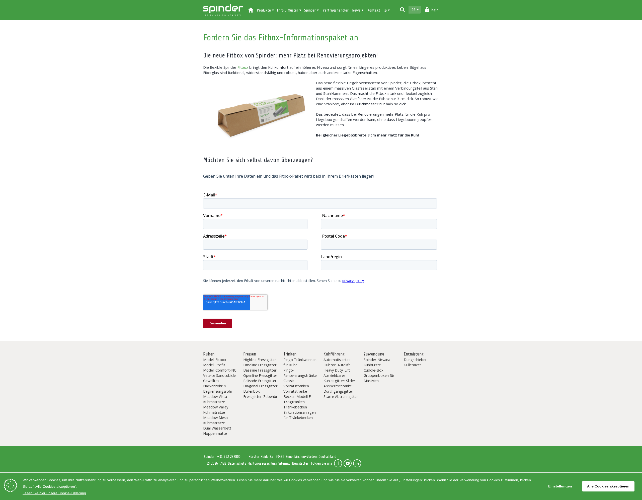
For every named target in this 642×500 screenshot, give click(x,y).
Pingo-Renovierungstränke (300, 373)
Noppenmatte (215, 433)
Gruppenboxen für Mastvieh (379, 378)
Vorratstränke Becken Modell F (297, 394)
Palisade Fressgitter (260, 380)
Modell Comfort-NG (219, 370)
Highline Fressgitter (259, 359)
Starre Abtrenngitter (341, 396)
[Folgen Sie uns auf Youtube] (348, 463)
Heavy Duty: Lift (337, 370)
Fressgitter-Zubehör (260, 396)
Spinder (223, 10)
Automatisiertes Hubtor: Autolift (337, 362)
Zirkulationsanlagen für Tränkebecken (299, 415)
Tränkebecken (295, 406)
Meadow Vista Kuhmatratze (215, 399)
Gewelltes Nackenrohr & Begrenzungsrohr (217, 386)
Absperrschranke (338, 385)
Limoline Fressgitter (260, 364)
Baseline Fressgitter (260, 370)
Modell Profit (214, 364)
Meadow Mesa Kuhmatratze (215, 420)
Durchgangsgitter (338, 391)
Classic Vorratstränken (296, 383)
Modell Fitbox (214, 359)
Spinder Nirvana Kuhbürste (377, 362)
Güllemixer (412, 364)
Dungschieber (415, 359)
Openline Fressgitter (260, 375)
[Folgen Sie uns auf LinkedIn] (357, 463)
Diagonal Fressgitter (260, 385)
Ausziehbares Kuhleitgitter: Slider (339, 378)
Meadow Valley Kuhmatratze (215, 409)
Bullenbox (251, 391)
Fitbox (242, 67)
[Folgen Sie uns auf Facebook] (338, 463)
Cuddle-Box (373, 370)
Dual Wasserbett (217, 428)
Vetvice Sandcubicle (219, 375)
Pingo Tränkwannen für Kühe (299, 362)
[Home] (251, 10)
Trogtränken (294, 401)
